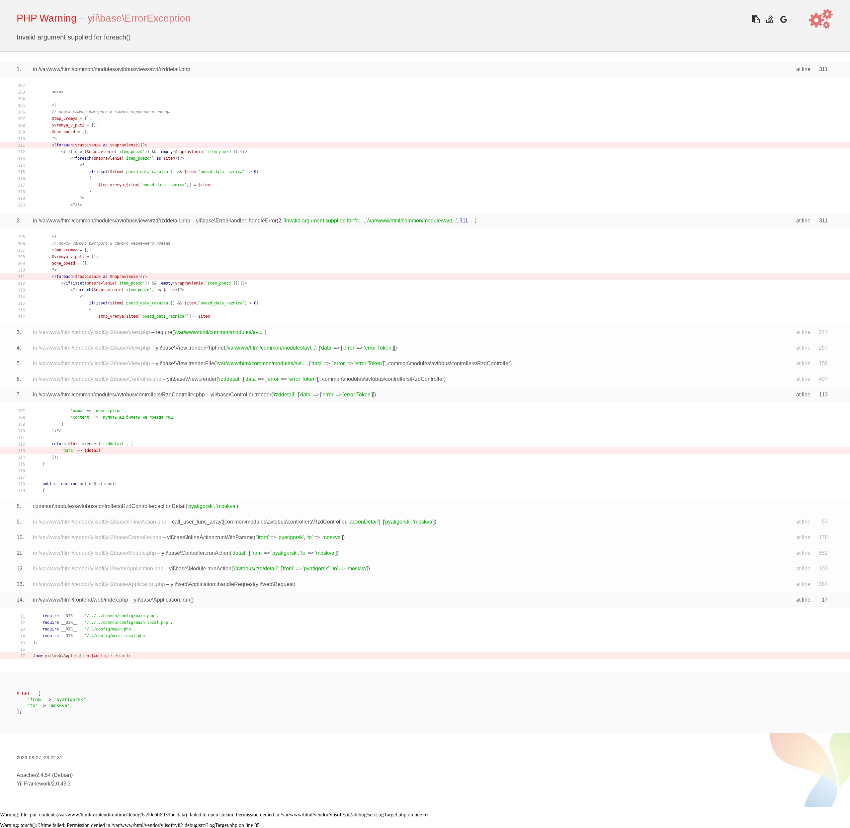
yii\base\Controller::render (241, 394)
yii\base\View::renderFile (185, 363)
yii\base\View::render (191, 379)
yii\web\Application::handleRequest (212, 584)
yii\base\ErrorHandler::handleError (236, 220)
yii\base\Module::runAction (200, 568)
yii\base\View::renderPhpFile (190, 348)
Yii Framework (33, 784)
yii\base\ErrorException (139, 18)
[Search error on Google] (783, 19)
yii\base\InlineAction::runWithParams (210, 537)
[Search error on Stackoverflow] (769, 19)
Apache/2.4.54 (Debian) (45, 775)
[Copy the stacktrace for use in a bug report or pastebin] (755, 19)
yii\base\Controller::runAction (196, 553)
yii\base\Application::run (162, 600)
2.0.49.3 (61, 784)
